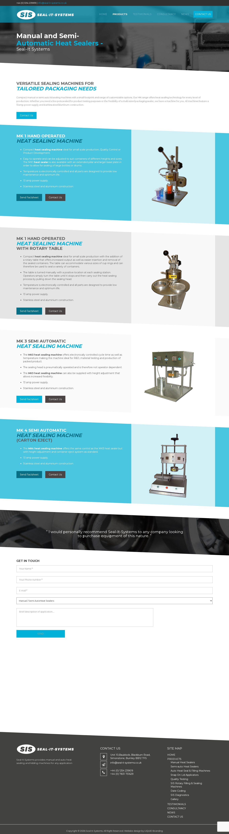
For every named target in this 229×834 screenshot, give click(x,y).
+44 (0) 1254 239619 (121, 770)
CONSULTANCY (166, 14)
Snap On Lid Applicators (184, 774)
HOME (171, 754)
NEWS (185, 14)
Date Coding (178, 790)
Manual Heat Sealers (183, 762)
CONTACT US (203, 14)
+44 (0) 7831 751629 (121, 773)
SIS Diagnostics (180, 795)
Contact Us (26, 115)
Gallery (175, 799)
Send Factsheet (29, 197)
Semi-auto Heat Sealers (184, 766)
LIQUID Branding (154, 830)
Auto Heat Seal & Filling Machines (190, 770)
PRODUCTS (120, 14)
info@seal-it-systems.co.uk (52, 3)
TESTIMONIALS (142, 14)
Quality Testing (179, 779)
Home (103, 14)
